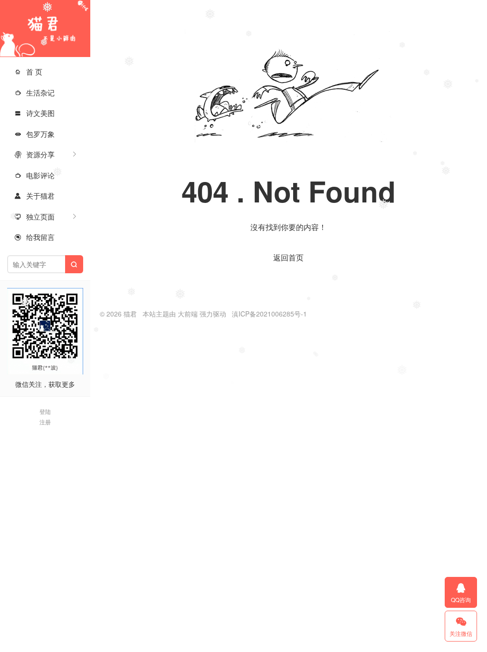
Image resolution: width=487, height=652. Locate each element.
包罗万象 (34, 134)
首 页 (28, 72)
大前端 (188, 313)
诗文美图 (34, 113)
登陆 (45, 411)
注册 (45, 422)
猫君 (45, 28)
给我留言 (34, 237)
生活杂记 (34, 92)
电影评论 (34, 175)
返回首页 (288, 257)
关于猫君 (34, 196)
